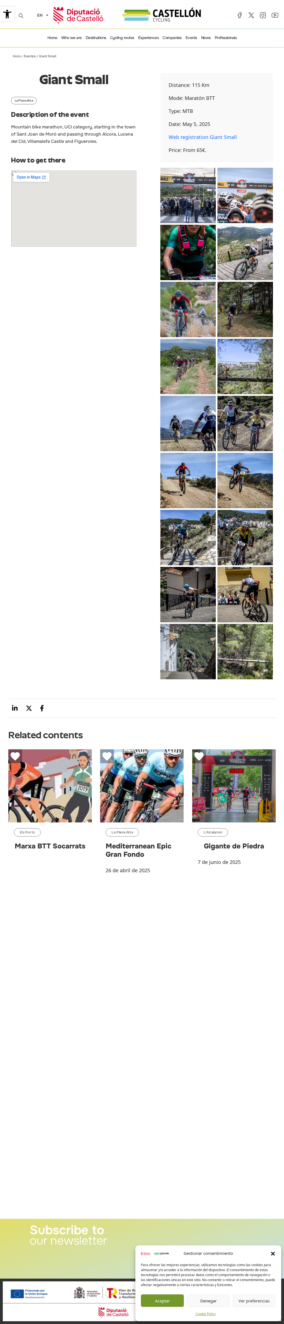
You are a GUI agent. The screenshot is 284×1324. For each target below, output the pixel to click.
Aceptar (162, 1301)
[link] (7, 14)
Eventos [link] (30, 56)
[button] (273, 1253)
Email (159, 1231)
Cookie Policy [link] (206, 1314)
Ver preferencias (254, 1301)
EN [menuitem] (40, 15)
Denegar (208, 1301)
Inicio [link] (17, 56)
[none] (41, 15)
